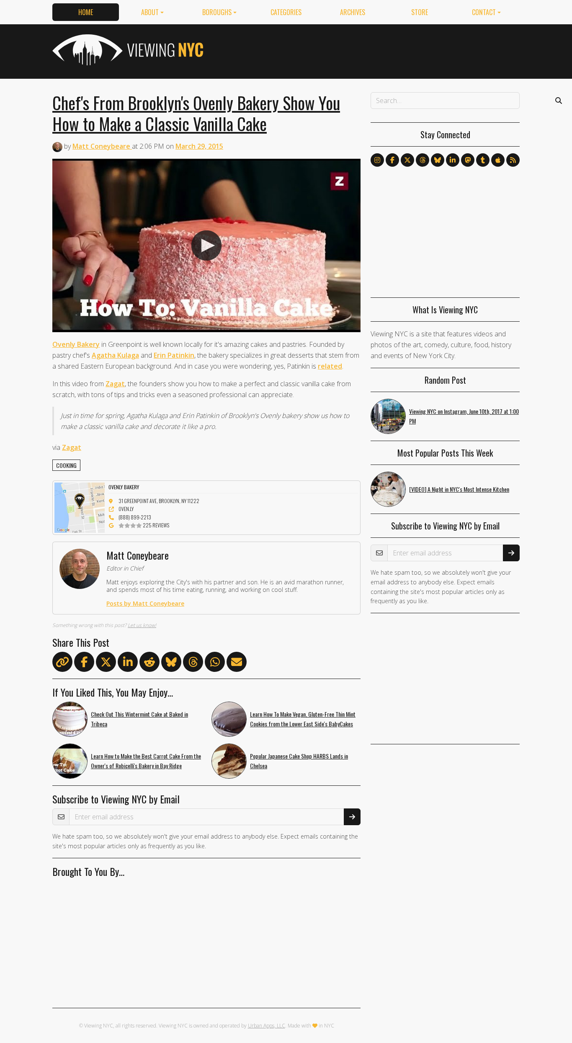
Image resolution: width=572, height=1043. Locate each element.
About (150, 12)
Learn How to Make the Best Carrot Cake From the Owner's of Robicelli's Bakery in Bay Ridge (146, 760)
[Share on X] (106, 663)
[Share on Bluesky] (171, 663)
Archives (352, 12)
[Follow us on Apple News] (498, 160)
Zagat (115, 383)
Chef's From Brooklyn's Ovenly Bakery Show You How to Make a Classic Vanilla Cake (196, 113)
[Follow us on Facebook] (392, 160)
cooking (66, 465)
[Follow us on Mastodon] (467, 160)
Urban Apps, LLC (266, 1025)
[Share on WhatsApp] (215, 663)
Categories (286, 12)
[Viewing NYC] (126, 50)
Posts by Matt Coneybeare (145, 603)
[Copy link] (62, 662)
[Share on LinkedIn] (128, 663)
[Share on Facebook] (84, 663)
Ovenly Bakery (76, 344)
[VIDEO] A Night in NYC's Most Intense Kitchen (459, 489)
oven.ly (126, 508)
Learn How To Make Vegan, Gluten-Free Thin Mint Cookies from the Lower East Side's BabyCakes (303, 719)
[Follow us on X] (407, 160)
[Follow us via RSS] (513, 160)
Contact (484, 12)
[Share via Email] (237, 663)
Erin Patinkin (174, 355)
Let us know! (142, 625)
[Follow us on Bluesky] (437, 160)
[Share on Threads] (193, 663)
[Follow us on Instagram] (377, 160)
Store (419, 12)
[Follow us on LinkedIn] (452, 160)
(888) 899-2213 (135, 517)
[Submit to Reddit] (149, 663)
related (330, 366)
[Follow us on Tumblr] (483, 160)
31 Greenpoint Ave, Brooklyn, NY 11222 (159, 500)
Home (85, 12)
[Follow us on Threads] (422, 160)
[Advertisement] (367, 50)
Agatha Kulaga (115, 355)
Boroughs (217, 12)
